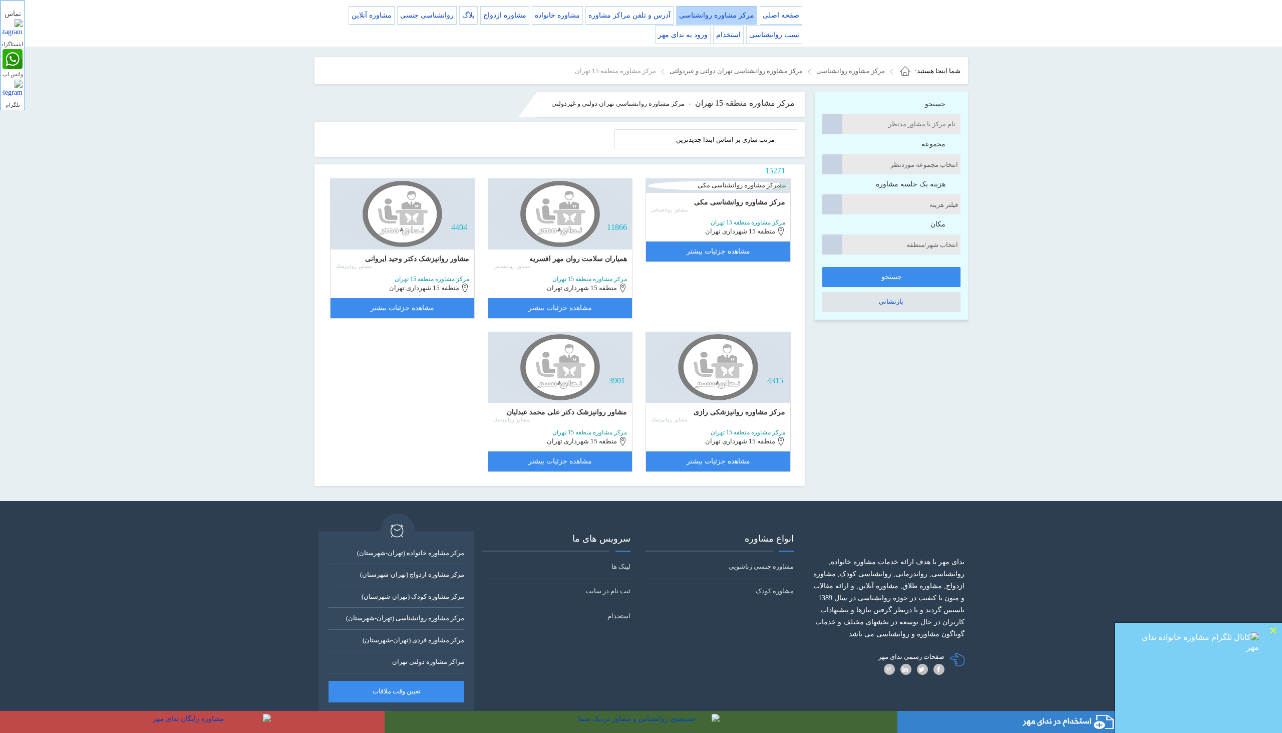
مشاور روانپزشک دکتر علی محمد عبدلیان (567, 412)
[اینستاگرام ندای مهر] (12, 29)
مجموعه (933, 144)
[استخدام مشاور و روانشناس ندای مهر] (1089, 722)
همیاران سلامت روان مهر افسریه (578, 259)
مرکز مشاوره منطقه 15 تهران (748, 222)
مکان (937, 224)
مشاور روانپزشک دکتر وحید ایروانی (417, 259)
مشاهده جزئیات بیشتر (718, 251)
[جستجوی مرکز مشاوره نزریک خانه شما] (641, 722)
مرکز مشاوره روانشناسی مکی (739, 202)
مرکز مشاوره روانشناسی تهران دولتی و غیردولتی (618, 103)
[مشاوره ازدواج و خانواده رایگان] (192, 722)
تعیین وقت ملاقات (397, 691)
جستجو (935, 104)
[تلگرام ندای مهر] (12, 90)
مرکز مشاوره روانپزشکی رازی (739, 412)
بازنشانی (891, 301)
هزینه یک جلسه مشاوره (910, 184)
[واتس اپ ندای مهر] (12, 59)
